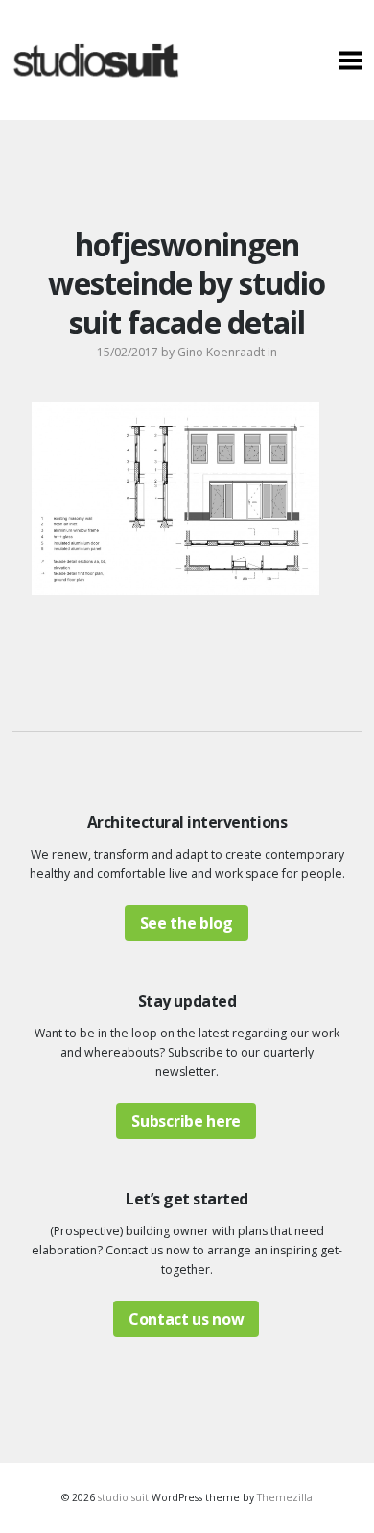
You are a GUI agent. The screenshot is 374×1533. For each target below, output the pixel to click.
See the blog (186, 923)
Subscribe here (186, 1121)
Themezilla (285, 1497)
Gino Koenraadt (221, 352)
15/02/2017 (127, 352)
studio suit (123, 1497)
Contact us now (187, 1318)
